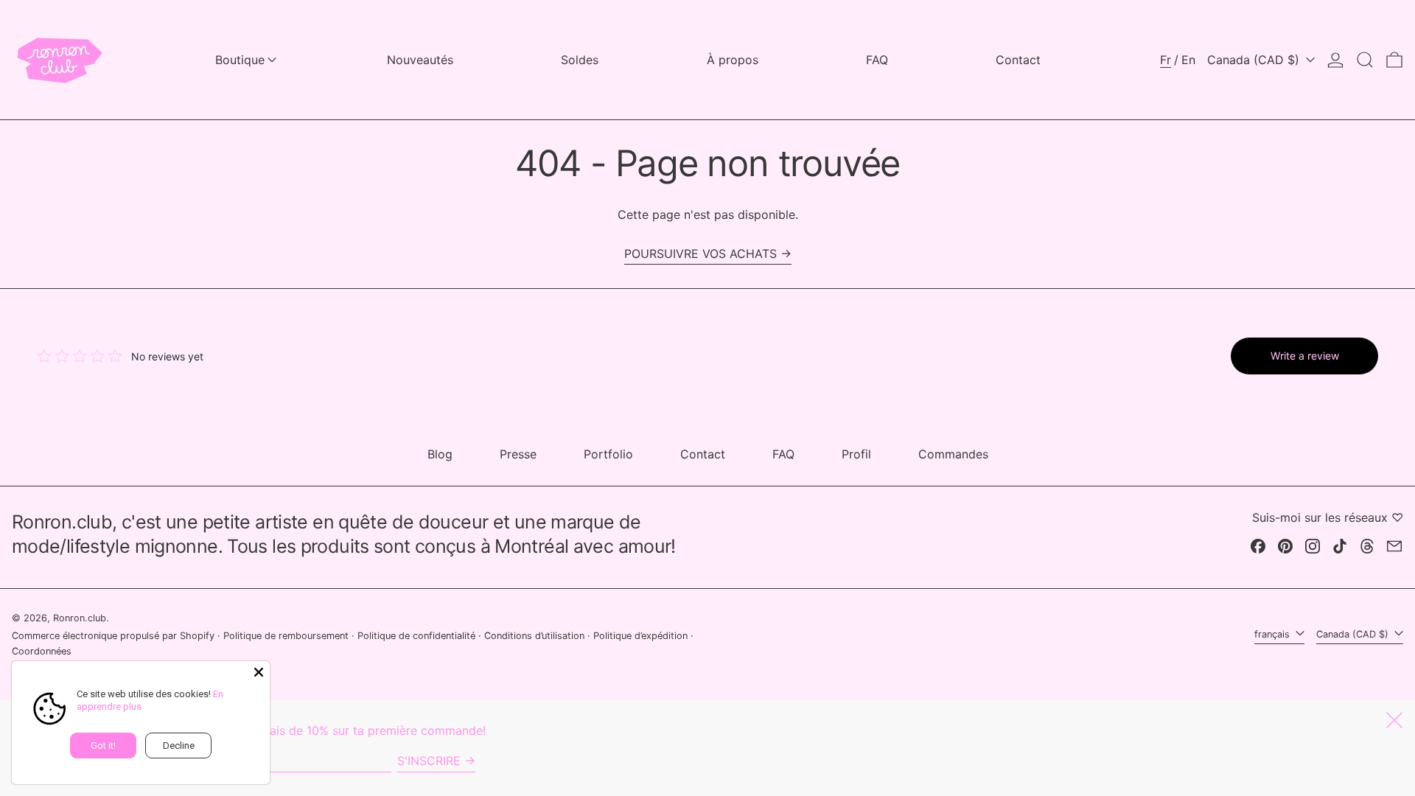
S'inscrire (429, 760)
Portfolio (608, 454)
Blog (440, 454)
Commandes (953, 454)
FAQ (783, 454)
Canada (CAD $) (1255, 59)
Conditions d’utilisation (534, 635)
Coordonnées (41, 651)
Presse (518, 454)
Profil (856, 454)
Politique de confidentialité (416, 635)
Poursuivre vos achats (700, 253)
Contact (702, 454)
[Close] (258, 672)
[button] (1365, 59)
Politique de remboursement (286, 635)
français (1273, 634)
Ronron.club (79, 618)
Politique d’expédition (640, 635)
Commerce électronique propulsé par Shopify (113, 635)
